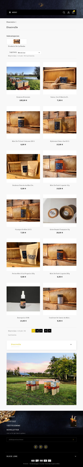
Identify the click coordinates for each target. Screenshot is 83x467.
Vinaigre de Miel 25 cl (23, 229)
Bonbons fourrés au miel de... (23, 185)
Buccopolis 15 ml (23, 318)
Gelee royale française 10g (60, 229)
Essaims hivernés (23, 97)
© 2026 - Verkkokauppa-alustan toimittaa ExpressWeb (41, 464)
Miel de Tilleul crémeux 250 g (23, 141)
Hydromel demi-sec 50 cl (59, 141)
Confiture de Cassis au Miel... (59, 318)
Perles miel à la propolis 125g (23, 273)
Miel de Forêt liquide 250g (60, 273)
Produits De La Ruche (16, 46)
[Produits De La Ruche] (17, 41)
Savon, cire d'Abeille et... (60, 97)
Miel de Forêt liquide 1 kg (59, 185)
